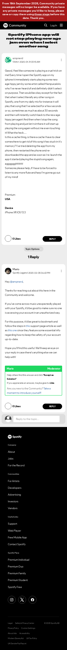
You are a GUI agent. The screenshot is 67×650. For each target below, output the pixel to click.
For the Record (16, 465)
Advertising (14, 494)
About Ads (12, 633)
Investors (13, 501)
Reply (52, 239)
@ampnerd (16, 281)
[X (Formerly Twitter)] (22, 600)
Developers (14, 488)
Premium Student (18, 580)
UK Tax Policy (31, 638)
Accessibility (24, 633)
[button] (61, 60)
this (28, 326)
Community (17, 25)
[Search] (45, 25)
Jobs (10, 458)
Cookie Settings (28, 628)
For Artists (14, 481)
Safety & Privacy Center (24, 623)
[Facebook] (32, 600)
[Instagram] (12, 600)
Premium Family (17, 573)
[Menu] (61, 25)
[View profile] (8, 59)
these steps (42, 14)
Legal (10, 623)
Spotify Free (15, 587)
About (11, 452)
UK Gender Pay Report (17, 643)
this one (12, 330)
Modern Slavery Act (16, 638)
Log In (53, 25)
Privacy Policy (13, 628)
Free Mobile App (17, 537)
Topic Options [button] (33, 249)
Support (12, 523)
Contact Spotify (17, 544)
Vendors (13, 508)
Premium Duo (15, 566)
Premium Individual (18, 559)
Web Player (14, 530)
